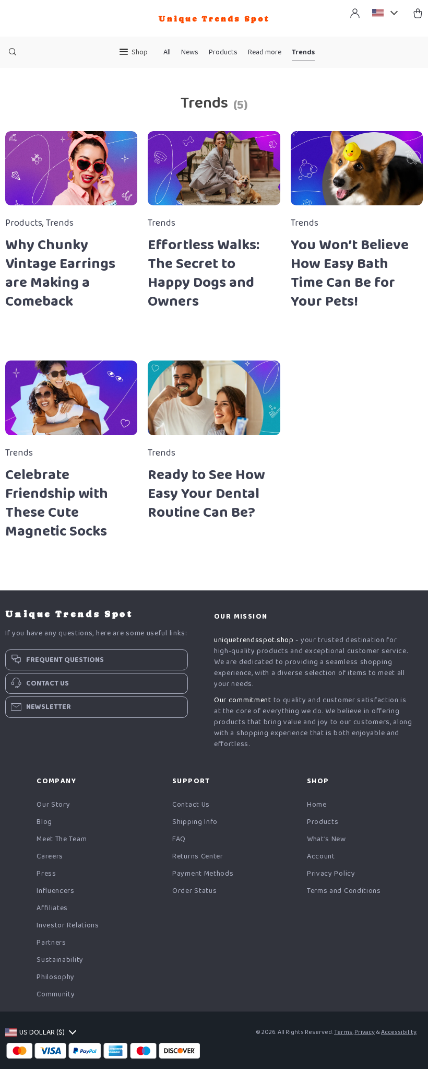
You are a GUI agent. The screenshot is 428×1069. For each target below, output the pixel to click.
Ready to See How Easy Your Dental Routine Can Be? (206, 493)
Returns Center (197, 856)
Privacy (364, 1032)
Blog (44, 822)
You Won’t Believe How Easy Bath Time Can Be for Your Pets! (350, 273)
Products (223, 52)
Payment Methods (203, 873)
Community (56, 994)
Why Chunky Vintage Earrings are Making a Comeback (60, 273)
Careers (50, 856)
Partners (51, 942)
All (167, 52)
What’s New (326, 839)
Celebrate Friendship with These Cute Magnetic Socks (56, 503)
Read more (264, 52)
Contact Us (191, 804)
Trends (303, 52)
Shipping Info (195, 822)
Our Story (53, 804)
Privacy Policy (331, 873)
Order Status (194, 891)
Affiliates (52, 908)
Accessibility (399, 1032)
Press (46, 873)
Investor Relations (68, 925)
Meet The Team (62, 839)
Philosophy (56, 977)
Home (317, 804)
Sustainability (60, 960)
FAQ (179, 839)
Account (321, 856)
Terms (343, 1032)
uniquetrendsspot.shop (254, 640)
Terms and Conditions (344, 891)
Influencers (56, 891)
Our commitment (242, 700)
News (189, 52)
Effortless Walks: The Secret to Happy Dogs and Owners (203, 273)
